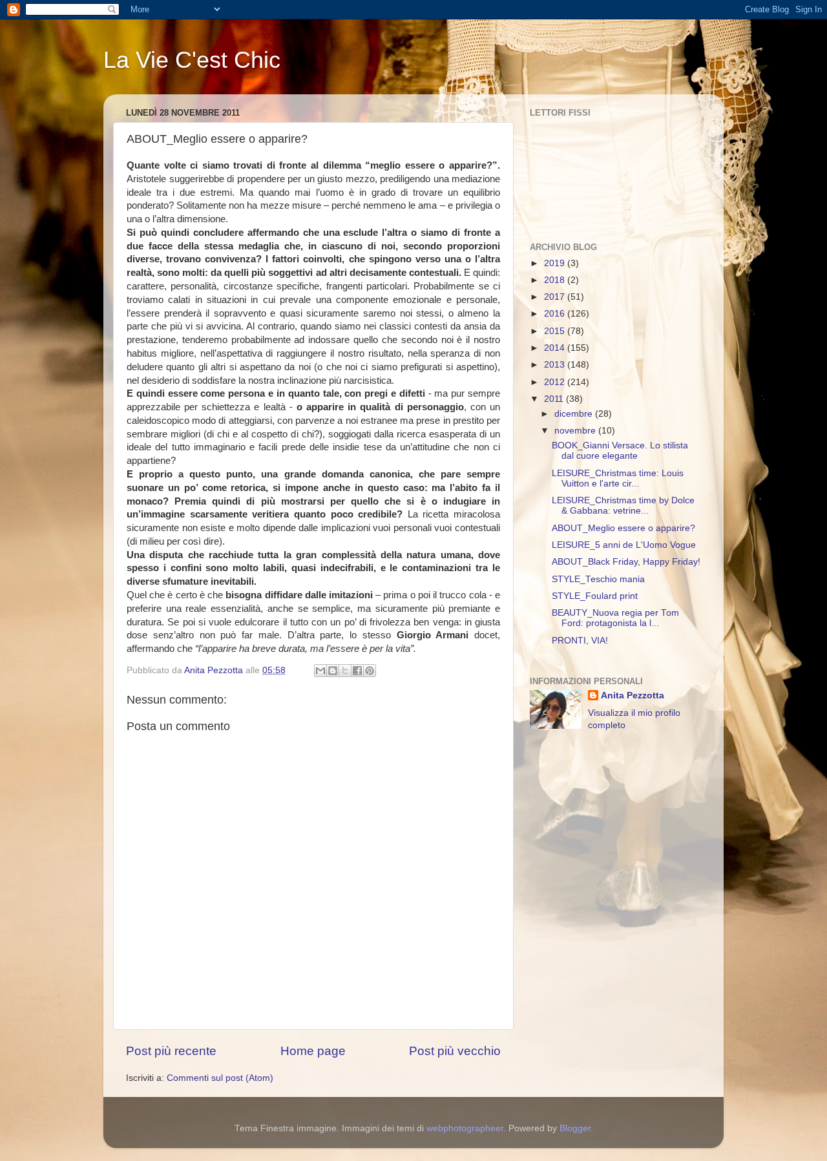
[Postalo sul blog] (332, 670)
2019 (555, 263)
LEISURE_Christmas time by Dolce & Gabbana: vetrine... (623, 506)
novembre (576, 430)
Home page (313, 1051)
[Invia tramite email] (320, 670)
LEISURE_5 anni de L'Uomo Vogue (624, 545)
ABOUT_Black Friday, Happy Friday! (626, 562)
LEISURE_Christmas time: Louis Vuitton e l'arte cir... (618, 478)
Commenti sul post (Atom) (220, 1078)
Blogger (575, 1128)
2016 (555, 314)
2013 (555, 365)
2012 (555, 382)
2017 (555, 297)
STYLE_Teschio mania (598, 579)
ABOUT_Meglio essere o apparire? (623, 528)
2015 (555, 331)
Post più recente (171, 1051)
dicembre (574, 414)
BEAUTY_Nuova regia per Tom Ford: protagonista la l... (615, 618)
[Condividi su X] (345, 670)
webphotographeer (464, 1128)
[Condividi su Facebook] (357, 670)
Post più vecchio (455, 1051)
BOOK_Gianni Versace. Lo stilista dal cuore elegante (620, 451)
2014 (555, 348)
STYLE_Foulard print (595, 596)
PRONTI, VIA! (580, 640)
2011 (555, 399)
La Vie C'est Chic (191, 60)
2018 (555, 280)
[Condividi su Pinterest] (369, 670)
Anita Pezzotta (632, 695)
